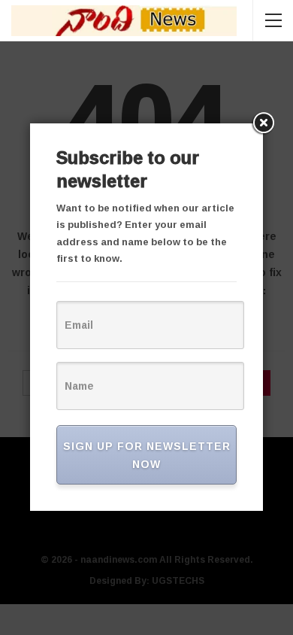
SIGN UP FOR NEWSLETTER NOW (147, 455)
